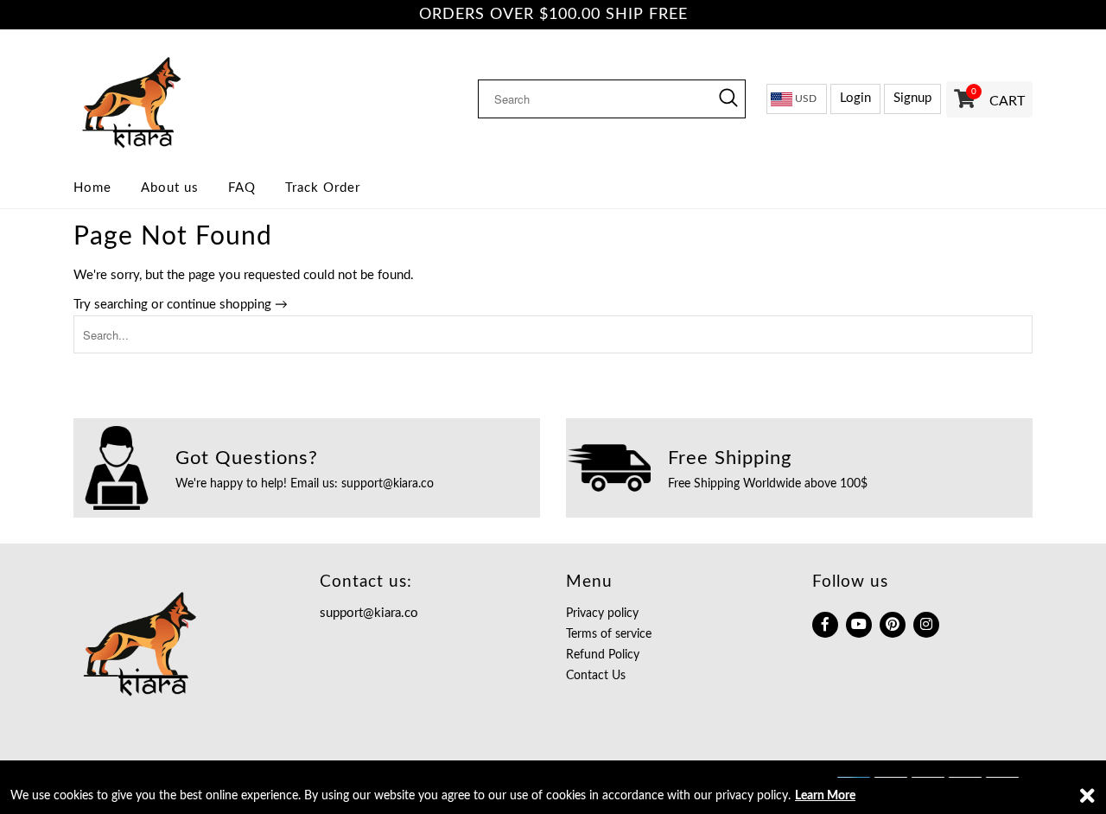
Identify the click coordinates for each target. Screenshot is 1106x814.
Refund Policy (602, 655)
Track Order (322, 188)
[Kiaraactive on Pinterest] (893, 625)
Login (855, 98)
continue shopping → (227, 304)
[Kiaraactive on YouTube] (859, 625)
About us (170, 188)
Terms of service (609, 634)
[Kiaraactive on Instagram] (926, 625)
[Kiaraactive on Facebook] (825, 625)
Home (92, 188)
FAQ (242, 188)
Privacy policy (602, 613)
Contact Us (596, 676)
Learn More (825, 796)
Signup (912, 98)
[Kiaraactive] (183, 98)
